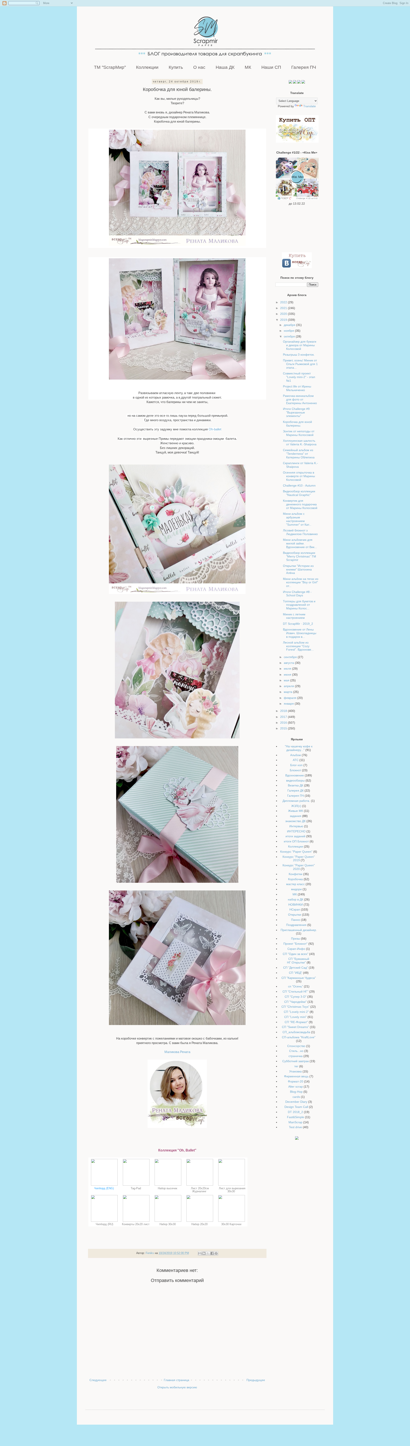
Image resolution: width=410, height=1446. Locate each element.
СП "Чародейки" (295, 1001)
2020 (284, 313)
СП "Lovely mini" (295, 1017)
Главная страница (176, 1380)
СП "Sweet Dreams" (295, 1027)
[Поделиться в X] (208, 1253)
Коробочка (295, 879)
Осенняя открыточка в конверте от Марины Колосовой (299, 476)
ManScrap (295, 1122)
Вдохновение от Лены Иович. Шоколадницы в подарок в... (299, 633)
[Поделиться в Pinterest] (216, 1253)
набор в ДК (295, 899)
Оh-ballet (215, 429)
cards (296, 1096)
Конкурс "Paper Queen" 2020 (299, 867)
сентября (291, 657)
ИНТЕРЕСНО (296, 831)
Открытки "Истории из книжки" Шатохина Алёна (298, 569)
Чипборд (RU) (104, 1224)
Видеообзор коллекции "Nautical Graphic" (299, 493)
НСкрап (294, 909)
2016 (284, 722)
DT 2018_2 (295, 1112)
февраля (290, 698)
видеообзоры (295, 780)
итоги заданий (295, 836)
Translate (309, 106)
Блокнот (295, 770)
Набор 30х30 (168, 1224)
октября (290, 336)
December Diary (296, 1101)
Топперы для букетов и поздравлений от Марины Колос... (299, 605)
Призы (295, 938)
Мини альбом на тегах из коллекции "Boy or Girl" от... (300, 582)
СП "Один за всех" (295, 954)
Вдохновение (294, 775)
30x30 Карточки (231, 1224)
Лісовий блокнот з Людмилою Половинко (300, 532)
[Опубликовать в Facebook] (212, 1253)
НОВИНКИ (295, 904)
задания (295, 816)
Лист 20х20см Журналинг (200, 1190)
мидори (296, 889)
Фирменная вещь (296, 1076)
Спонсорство (296, 1046)
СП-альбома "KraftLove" (298, 1037)
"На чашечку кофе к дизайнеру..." (298, 748)
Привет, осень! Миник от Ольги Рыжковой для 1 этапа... (300, 364)
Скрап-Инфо (296, 948)
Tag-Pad (136, 1188)
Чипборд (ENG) (104, 1188)
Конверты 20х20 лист (136, 1224)
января (289, 703)
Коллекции (147, 67)
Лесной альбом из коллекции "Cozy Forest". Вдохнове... (298, 646)
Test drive (295, 1127)
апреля (289, 686)
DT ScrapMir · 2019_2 (298, 623)
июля (288, 668)
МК (248, 67)
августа (289, 662)
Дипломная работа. (296, 800)
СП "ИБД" (295, 972)
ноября (289, 330)
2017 (284, 717)
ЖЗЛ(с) (296, 806)
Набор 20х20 (199, 1224)
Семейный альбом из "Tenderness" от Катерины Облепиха (299, 453)
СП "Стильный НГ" (295, 991)
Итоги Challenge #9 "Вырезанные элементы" (296, 412)
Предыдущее (255, 1380)
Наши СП (271, 67)
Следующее (98, 1380)
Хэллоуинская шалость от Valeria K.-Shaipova (299, 442)
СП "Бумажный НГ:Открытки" (298, 960)
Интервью (296, 826)
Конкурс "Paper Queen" (296, 851)
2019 (284, 319)
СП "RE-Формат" (296, 1022)
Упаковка (295, 1071)
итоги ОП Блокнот (296, 841)
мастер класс (295, 884)
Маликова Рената (177, 1052)
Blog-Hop (296, 1091)
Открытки (294, 914)
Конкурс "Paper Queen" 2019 (299, 858)
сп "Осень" (295, 986)
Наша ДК (225, 67)
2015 (284, 728)
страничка (295, 1056)
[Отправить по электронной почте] (200, 1253)
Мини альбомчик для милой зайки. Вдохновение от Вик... (300, 543)
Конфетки (295, 874)
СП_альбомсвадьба (296, 1032)
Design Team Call (296, 1107)
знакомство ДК (295, 821)
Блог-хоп (296, 765)
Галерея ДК (295, 790)
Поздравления (296, 925)
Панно (295, 919)
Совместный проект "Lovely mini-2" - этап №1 (299, 377)
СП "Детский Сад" (295, 967)
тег (296, 1066)
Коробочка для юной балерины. (297, 423)
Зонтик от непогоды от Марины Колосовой (298, 433)
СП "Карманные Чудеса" (298, 978)
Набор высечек (168, 1188)
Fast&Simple (295, 1117)
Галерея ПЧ (303, 67)
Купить (176, 67)
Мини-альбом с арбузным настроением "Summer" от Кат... (297, 519)
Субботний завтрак (295, 1061)
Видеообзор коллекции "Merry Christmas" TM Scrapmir (299, 556)
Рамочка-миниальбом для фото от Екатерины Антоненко (300, 399)
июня (288, 674)
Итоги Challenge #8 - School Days (297, 593)
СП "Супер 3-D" (295, 996)
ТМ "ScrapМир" (110, 67)
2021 (284, 308)
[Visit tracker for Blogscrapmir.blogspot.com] (297, 1138)
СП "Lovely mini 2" (296, 1011)
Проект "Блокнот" (295, 943)
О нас (199, 67)
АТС (296, 760)
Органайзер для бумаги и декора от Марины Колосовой (299, 345)
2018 (284, 711)
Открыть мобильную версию (177, 1387)
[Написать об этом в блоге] (204, 1253)
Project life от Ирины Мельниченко (297, 388)
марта (288, 692)
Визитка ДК (295, 785)
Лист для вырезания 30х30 (231, 1190)
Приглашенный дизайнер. (299, 930)
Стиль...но (296, 1051)
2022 (284, 302)
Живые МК (295, 810)
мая (287, 680)
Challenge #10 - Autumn (299, 485)
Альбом (295, 755)
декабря (290, 325)
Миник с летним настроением (294, 616)
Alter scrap (295, 1086)
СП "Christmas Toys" (295, 1006)
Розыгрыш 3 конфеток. (299, 354)
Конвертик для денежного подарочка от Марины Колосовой (300, 504)
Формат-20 (295, 1081)
